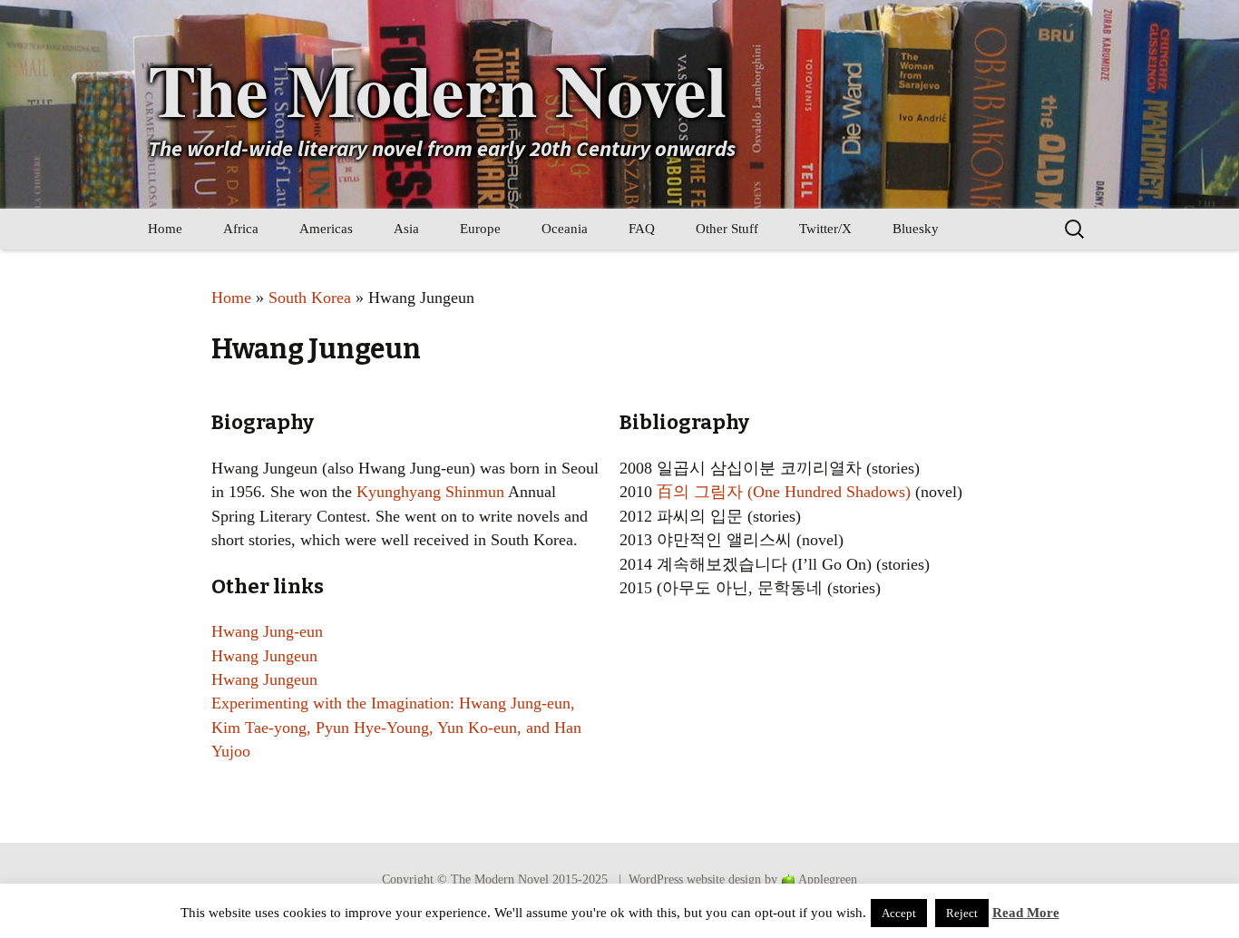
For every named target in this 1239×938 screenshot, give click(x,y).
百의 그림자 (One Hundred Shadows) (784, 492)
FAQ (642, 228)
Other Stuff (727, 228)
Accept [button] (899, 913)
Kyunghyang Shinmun (430, 492)
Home (165, 228)
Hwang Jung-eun (267, 631)
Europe (480, 228)
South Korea (309, 297)
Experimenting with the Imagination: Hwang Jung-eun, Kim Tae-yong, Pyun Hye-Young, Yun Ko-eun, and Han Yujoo (396, 727)
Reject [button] (962, 913)
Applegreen (827, 879)
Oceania (564, 228)
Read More (1025, 912)
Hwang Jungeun (264, 656)
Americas (326, 228)
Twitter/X (825, 228)
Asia (406, 228)
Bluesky (916, 228)
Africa (241, 228)
